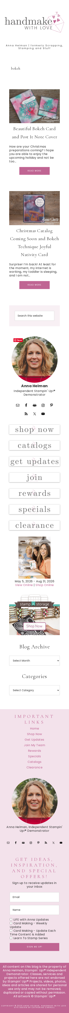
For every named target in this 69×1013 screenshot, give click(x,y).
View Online (24, 585)
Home (34, 728)
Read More (34, 170)
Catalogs (34, 762)
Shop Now (34, 734)
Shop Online (45, 585)
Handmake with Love (34, 22)
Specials (34, 756)
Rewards (34, 751)
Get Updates (34, 739)
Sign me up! (34, 946)
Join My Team (34, 745)
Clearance (34, 767)
